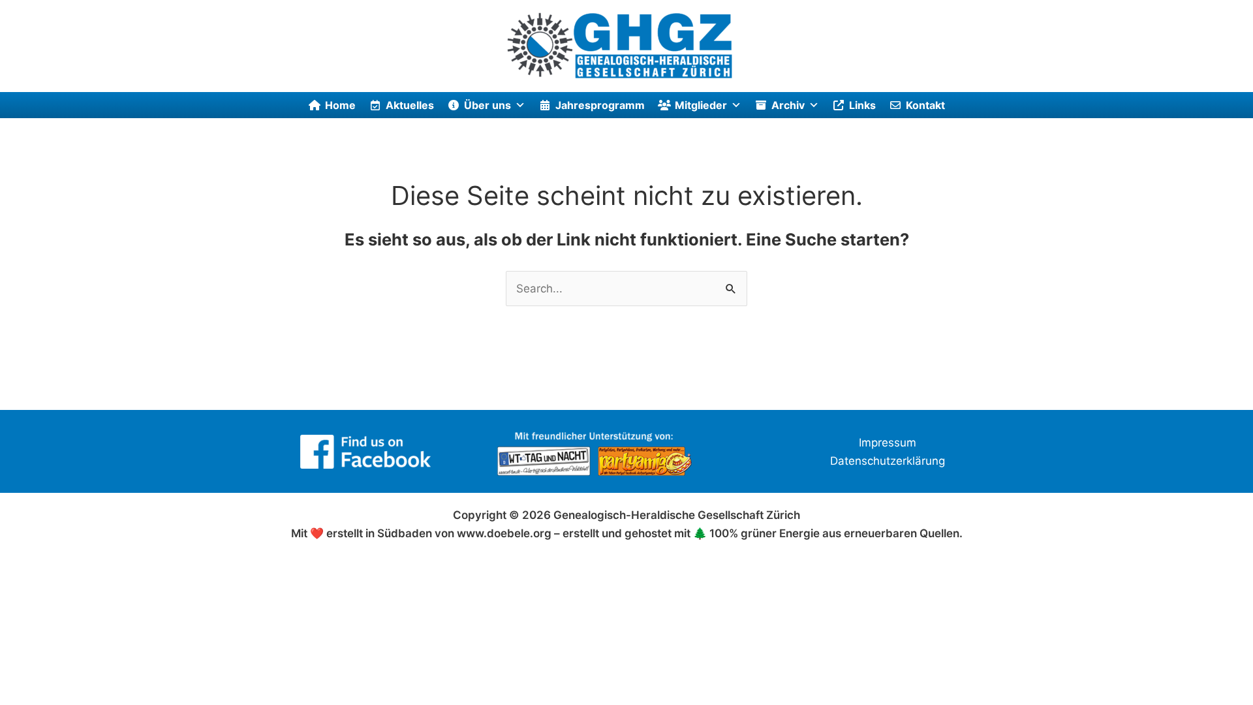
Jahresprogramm (600, 105)
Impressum (887, 442)
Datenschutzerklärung (887, 460)
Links (862, 105)
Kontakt (925, 105)
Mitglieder (701, 105)
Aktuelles (410, 105)
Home (340, 105)
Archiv (788, 105)
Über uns (487, 105)
